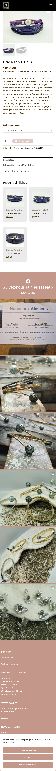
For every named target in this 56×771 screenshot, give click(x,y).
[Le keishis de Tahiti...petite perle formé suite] (28, 612)
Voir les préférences (28, 764)
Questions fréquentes (12, 688)
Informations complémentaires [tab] (18, 165)
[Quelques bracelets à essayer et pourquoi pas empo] (28, 555)
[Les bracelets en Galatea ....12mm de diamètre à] (28, 498)
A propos (5, 678)
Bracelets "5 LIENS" (34, 148)
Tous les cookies (28, 749)
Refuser (28, 757)
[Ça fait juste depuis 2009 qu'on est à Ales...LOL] (28, 327)
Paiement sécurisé (10, 681)
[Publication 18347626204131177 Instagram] (28, 384)
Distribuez (6, 691)
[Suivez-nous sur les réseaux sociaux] (28, 281)
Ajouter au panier (23, 141)
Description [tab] (8, 160)
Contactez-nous (9, 684)
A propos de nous (10, 694)
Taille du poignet (11, 125)
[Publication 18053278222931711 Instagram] (28, 441)
